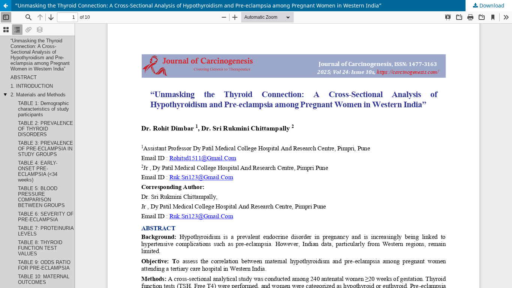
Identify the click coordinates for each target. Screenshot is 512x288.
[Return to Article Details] (5, 5)
